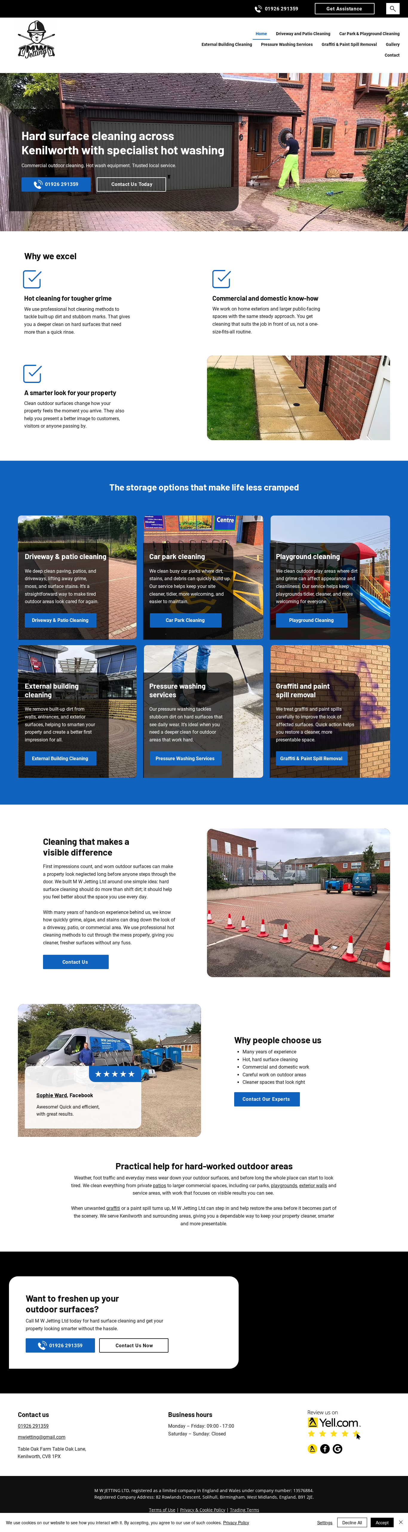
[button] (345, 8)
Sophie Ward (51, 1095)
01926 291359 (33, 1426)
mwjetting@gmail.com (41, 1437)
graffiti (113, 1208)
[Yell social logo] (312, 1449)
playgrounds (284, 1185)
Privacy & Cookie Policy (202, 1510)
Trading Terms (244, 1510)
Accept (382, 1522)
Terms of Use (162, 1510)
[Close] (400, 1522)
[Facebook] (325, 1449)
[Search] (393, 8)
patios (159, 1185)
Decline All (352, 1522)
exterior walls (313, 1185)
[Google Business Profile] (337, 1449)
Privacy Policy (236, 1522)
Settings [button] (324, 1522)
